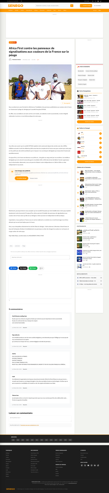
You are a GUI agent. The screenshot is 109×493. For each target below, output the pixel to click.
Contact (82, 455)
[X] (85, 465)
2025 (18, 440)
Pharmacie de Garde (35, 461)
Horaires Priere (34, 459)
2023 (27, 440)
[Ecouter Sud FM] (100, 143)
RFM (56, 469)
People (7, 463)
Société (16, 10)
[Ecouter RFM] (100, 133)
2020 (42, 440)
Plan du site (47, 484)
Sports (59, 10)
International (29, 10)
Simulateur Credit (34, 470)
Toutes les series (89, 121)
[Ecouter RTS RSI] (100, 152)
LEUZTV (57, 459)
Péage (23, 246)
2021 (37, 440)
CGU (81, 459)
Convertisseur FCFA (35, 453)
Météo (100, 10)
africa (11, 246)
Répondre (25, 327)
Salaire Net (33, 457)
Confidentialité (61, 484)
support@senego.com (72, 483)
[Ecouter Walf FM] (100, 147)
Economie (8, 459)
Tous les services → (35, 472)
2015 (65, 440)
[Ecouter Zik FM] (100, 138)
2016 (61, 440)
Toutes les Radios (59, 467)
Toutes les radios (89, 161)
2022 (32, 440)
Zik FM (57, 471)
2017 (56, 440)
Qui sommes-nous (84, 453)
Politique (11, 10)
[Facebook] (93, 1)
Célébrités (49, 10)
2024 (23, 440)
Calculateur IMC (34, 463)
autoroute (17, 246)
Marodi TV (58, 455)
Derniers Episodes (59, 453)
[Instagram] (91, 465)
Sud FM (57, 473)
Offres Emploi (33, 468)
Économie (42, 10)
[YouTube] (98, 1)
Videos (7, 474)
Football (7, 468)
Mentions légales (53, 484)
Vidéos (64, 10)
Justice (22, 10)
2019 (46, 440)
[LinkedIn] (95, 465)
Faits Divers (8, 472)
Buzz (55, 10)
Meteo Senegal (34, 455)
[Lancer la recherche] (71, 5)
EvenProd (58, 457)
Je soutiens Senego (21, 178)
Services (94, 10)
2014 (70, 440)
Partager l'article (34, 178)
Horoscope (33, 465)
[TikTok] (101, 1)
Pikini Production (59, 461)
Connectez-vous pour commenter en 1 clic (30, 425)
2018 (51, 440)
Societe (7, 455)
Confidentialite (83, 457)
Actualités (13, 42)
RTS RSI (57, 475)
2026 (13, 440)
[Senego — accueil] (15, 5)
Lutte (7, 470)
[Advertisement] (54, 26)
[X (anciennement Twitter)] (95, 1)
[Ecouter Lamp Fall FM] (100, 157)
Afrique (36, 10)
